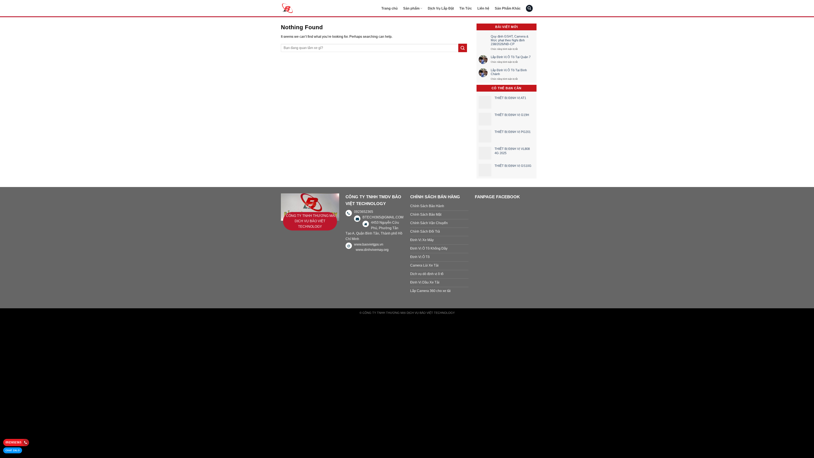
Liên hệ (483, 8)
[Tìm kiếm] (529, 8)
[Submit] (462, 48)
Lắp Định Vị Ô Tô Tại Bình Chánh (509, 72)
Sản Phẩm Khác (508, 8)
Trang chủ (389, 8)
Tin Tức (465, 8)
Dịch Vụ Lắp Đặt (441, 8)
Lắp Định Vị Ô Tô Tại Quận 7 (511, 57)
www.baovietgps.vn (368, 244)
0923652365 (13, 442)
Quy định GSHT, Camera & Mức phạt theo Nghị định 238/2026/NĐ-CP (509, 40)
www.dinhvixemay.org (372, 249)
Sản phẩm (411, 8)
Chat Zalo (13, 450)
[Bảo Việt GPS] (302, 8)
